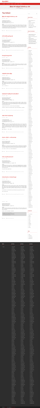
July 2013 (30, 176)
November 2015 (30, 138)
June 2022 (30, 69)
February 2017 (30, 118)
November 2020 (14, 276)
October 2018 (30, 98)
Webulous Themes (13, 407)
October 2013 (30, 172)
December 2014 (30, 153)
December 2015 (30, 137)
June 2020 (30, 82)
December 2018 (30, 97)
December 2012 (30, 184)
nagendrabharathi (31, 40)
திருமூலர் (15, 30)
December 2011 (30, 196)
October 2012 (13, 383)
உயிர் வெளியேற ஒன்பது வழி (7, 36)
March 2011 (30, 204)
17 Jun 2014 (4, 117)
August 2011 (30, 200)
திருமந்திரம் (5, 1)
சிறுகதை (30, 220)
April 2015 (30, 148)
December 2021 (30, 73)
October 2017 (13, 304)
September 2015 (30, 141)
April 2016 (13, 328)
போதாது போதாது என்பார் (7, 55)
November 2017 (30, 106)
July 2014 (30, 160)
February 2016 (30, 134)
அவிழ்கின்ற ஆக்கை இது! (7, 73)
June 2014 (30, 161)
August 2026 (30, 50)
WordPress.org (30, 238)
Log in (29, 234)
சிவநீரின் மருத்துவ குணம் (31, 25)
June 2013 (30, 177)
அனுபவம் (30, 215)
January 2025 (30, 53)
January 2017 (13, 316)
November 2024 (30, 54)
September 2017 (30, 109)
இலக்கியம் (30, 216)
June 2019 (30, 89)
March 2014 (30, 165)
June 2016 (30, 129)
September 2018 (14, 296)
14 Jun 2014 (4, 158)
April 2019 (13, 288)
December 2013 (30, 169)
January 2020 (30, 86)
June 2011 (13, 399)
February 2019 (30, 94)
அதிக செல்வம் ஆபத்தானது (7, 115)
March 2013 (30, 181)
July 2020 (30, 81)
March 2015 (30, 149)
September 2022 (30, 66)
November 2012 (30, 185)
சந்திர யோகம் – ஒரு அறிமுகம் (32, 22)
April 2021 (30, 77)
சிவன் (9, 30)
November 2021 (30, 74)
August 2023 (30, 62)
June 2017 (30, 113)
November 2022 (30, 65)
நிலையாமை (17, 30)
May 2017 (30, 114)
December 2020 (30, 78)
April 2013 (30, 180)
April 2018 (13, 300)
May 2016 (30, 130)
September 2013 (30, 173)
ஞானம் (13, 30)
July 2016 (13, 324)
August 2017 (30, 110)
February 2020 (30, 85)
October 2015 (30, 140)
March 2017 (30, 117)
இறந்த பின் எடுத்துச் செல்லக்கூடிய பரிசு (9, 16)
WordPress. (6, 407)
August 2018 (30, 101)
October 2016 (13, 320)
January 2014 (30, 168)
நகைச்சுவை (30, 224)
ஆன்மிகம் (8, 30)
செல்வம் (11, 30)
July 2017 (13, 308)
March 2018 (30, 105)
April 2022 (30, 70)
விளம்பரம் (30, 227)
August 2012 (30, 189)
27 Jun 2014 (4, 18)
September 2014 (30, 157)
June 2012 (30, 192)
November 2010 (30, 205)
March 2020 (13, 280)
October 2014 (30, 156)
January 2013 (13, 379)
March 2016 (30, 133)
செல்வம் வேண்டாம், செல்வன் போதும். (9, 177)
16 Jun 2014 (4, 139)
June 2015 (30, 145)
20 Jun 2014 (4, 57)
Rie (7, 18)
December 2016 (30, 121)
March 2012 (13, 391)
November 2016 (30, 122)
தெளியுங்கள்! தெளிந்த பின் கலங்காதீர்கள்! (10, 93)
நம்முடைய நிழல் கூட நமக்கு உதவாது (9, 137)
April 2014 (30, 164)
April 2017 (13, 312)
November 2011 (30, 197)
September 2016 (30, 125)
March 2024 (30, 57)
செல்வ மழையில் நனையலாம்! (7, 156)
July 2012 (13, 387)
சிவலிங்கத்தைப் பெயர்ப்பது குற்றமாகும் (33, 39)
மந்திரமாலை (20, 30)
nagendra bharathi (31, 34)
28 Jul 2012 (4, 201)
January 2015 (30, 152)
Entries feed (30, 235)
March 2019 (30, 93)
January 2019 (13, 292)
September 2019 (14, 284)
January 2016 (30, 136)
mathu (29, 36)
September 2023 (30, 61)
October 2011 (13, 395)
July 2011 (30, 201)
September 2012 (30, 188)
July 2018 (30, 102)
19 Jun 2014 (4, 75)
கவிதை (29, 219)
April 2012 (30, 193)
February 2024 (30, 58)
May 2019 (30, 90)
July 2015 (30, 144)
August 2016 (30, 126)
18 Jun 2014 (4, 95)
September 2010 (14, 403)
